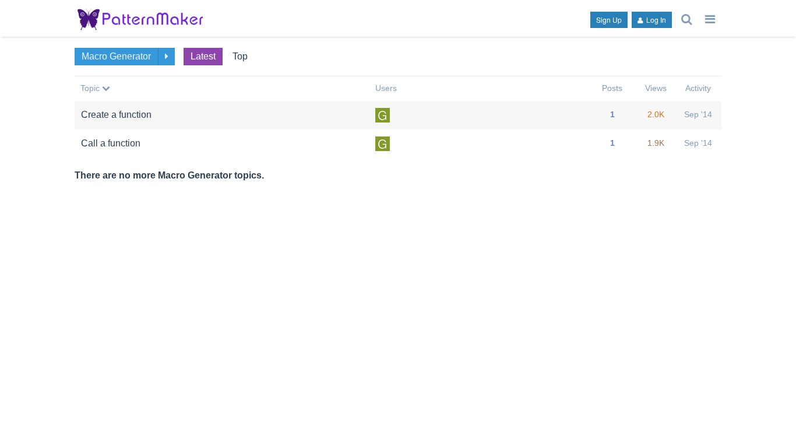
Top (240, 56)
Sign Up (609, 19)
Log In (655, 19)
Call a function (110, 143)
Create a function (116, 115)
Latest (203, 56)
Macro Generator (116, 56)
